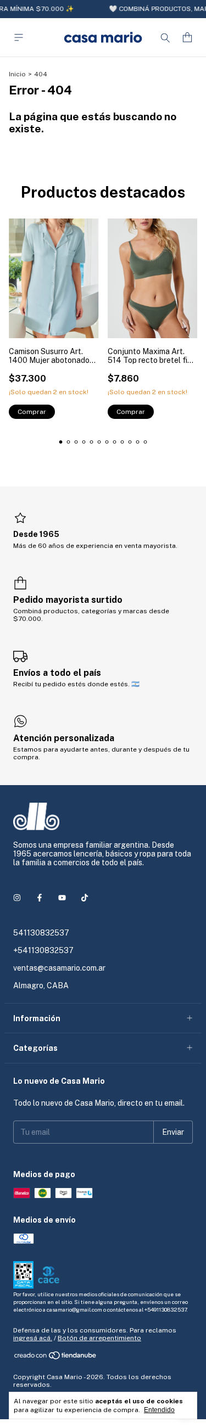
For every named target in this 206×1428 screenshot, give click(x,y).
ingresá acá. (32, 1338)
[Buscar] (165, 37)
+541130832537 (43, 950)
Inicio (17, 74)
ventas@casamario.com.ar (59, 968)
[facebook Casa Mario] (39, 897)
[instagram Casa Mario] (17, 897)
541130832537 (41, 932)
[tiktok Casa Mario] (84, 897)
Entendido (159, 1410)
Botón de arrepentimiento (99, 1338)
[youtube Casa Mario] (62, 897)
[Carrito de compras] (187, 37)
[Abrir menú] (18, 37)
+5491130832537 (165, 1309)
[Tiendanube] (55, 1358)
